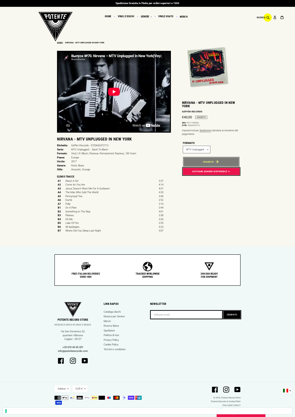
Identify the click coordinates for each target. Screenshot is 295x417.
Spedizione (205, 130)
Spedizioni (109, 330)
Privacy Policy (111, 339)
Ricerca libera (111, 325)
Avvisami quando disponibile (209, 171)
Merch (107, 321)
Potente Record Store (231, 398)
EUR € (79, 388)
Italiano (62, 388)
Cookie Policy (111, 344)
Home (60, 43)
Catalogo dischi (112, 311)
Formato (189, 143)
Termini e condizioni (114, 349)
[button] (286, 390)
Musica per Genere (114, 316)
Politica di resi (111, 335)
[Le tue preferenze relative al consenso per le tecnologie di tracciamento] (147, 411)
